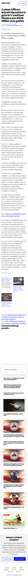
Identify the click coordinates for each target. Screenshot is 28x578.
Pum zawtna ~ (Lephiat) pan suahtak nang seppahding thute (13, 378)
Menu (23, 3)
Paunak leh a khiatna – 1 (10, 528)
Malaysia (9, 25)
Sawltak (17, 25)
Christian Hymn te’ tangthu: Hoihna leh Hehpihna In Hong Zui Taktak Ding (13, 486)
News (13, 25)
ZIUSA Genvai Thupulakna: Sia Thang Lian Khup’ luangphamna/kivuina (13, 464)
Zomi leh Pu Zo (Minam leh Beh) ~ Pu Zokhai (13, 507)
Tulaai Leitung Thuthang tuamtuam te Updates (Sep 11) (13, 393)
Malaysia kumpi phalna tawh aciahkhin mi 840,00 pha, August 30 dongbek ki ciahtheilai (13, 317)
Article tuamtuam (19, 559)
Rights (15, 574)
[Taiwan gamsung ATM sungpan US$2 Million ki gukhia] (7, 282)
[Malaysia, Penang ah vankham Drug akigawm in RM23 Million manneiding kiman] (18, 281)
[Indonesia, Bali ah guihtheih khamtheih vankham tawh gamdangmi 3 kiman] (6, 297)
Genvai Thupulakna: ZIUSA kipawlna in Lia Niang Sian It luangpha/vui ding (13, 435)
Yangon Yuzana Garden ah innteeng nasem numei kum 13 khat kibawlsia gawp (13, 443)
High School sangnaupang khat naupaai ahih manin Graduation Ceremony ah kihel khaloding (12, 386)
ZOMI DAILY (5, 3)
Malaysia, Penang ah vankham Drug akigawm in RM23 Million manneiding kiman (18, 288)
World (20, 25)
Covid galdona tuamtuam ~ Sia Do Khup (13, 414)
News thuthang (7, 559)
